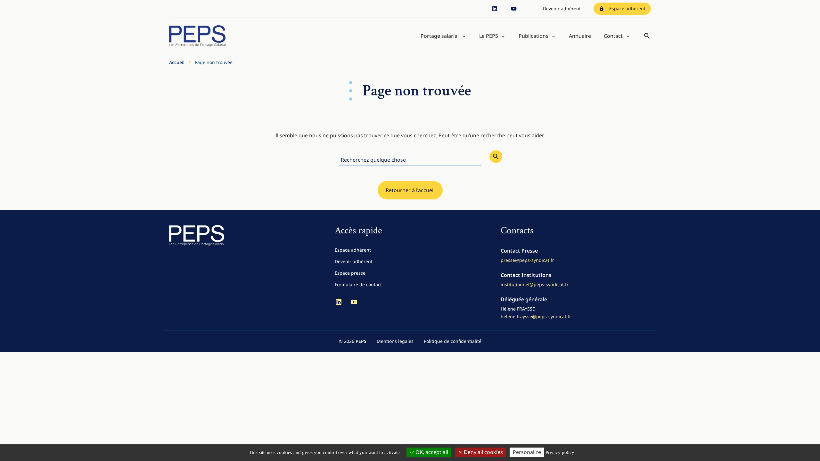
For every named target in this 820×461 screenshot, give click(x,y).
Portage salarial (440, 35)
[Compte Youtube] (514, 8)
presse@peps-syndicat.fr (527, 260)
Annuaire (580, 35)
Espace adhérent (627, 8)
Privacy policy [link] (559, 452)
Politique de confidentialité (452, 341)
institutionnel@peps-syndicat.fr (535, 284)
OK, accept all (431, 452)
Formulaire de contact (358, 284)
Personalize (527, 452)
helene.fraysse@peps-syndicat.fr (536, 316)
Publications (533, 35)
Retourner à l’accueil (410, 190)
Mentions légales (395, 341)
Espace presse (350, 273)
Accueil (176, 62)
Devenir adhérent (562, 8)
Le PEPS (488, 35)
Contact (613, 35)
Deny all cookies (483, 452)
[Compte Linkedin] (494, 8)
